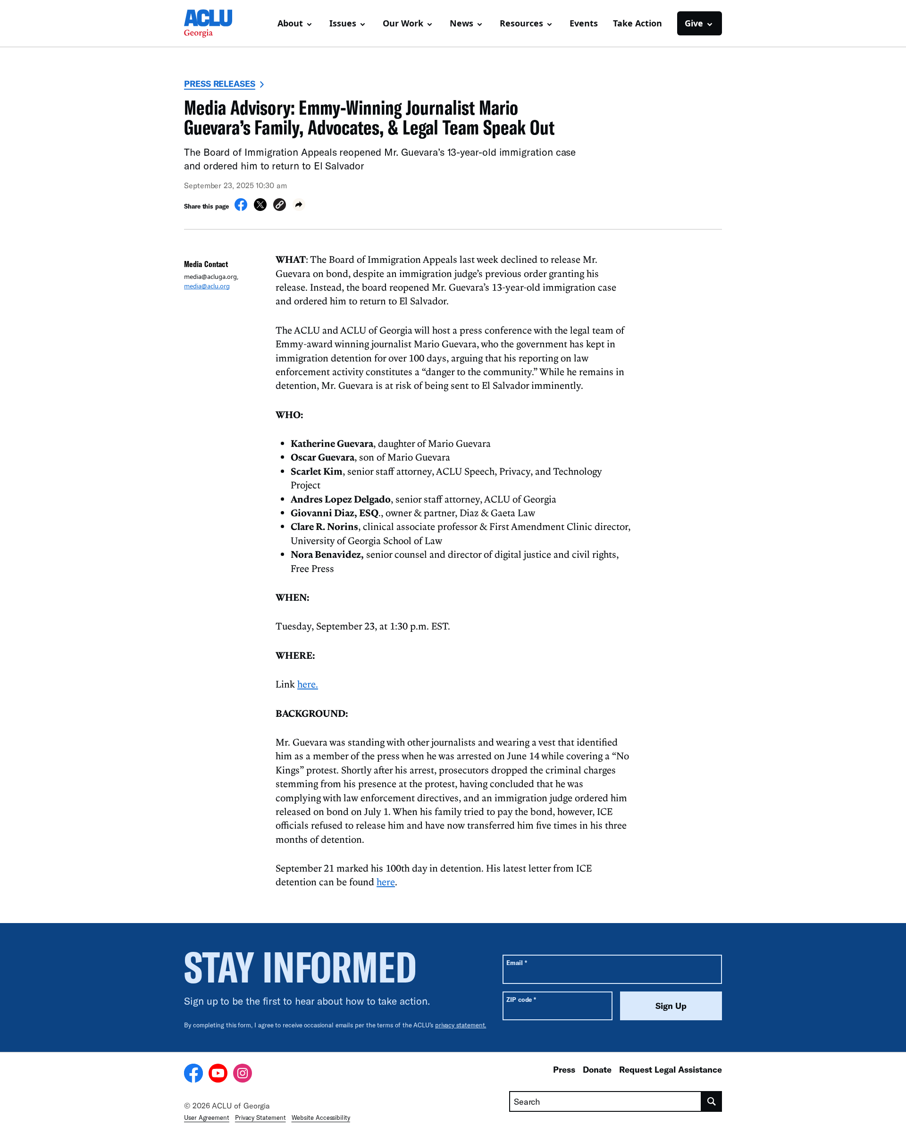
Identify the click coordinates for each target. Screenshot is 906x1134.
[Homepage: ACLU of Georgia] (217, 23)
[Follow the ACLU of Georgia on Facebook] (193, 1074)
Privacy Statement (260, 1117)
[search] (712, 1101)
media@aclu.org (207, 286)
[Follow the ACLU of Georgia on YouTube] (218, 1074)
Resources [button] (521, 23)
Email (516, 962)
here (386, 881)
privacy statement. (461, 1025)
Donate (597, 1069)
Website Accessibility (321, 1117)
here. (307, 684)
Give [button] (694, 23)
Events (584, 23)
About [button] (290, 23)
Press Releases (219, 83)
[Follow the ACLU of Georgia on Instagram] (242, 1074)
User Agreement (206, 1117)
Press (564, 1069)
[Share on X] (260, 208)
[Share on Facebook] (241, 208)
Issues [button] (342, 23)
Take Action (637, 23)
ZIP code (521, 999)
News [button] (461, 23)
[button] (279, 206)
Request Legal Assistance (670, 1069)
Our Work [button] (403, 23)
